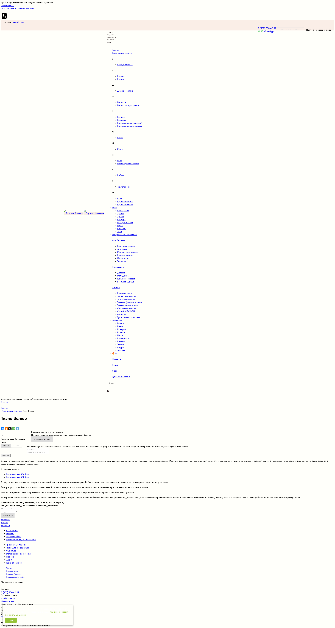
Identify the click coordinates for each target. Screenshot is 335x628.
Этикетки (121, 350)
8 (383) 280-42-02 (267, 28)
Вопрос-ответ (12, 570)
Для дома (122, 249)
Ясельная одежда (125, 281)
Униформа (121, 261)
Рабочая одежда (125, 255)
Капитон (121, 116)
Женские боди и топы (127, 305)
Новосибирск (18, 22)
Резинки (121, 341)
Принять (11, 620)
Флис (119, 198)
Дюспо (120, 216)
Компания (5, 519)
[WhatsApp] (13, 428)
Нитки (120, 335)
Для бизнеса (118, 240)
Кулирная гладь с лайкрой (129, 123)
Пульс (120, 225)
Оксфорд (121, 219)
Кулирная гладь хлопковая (129, 126)
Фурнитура (11, 550)
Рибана (120, 175)
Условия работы (13, 536)
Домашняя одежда (126, 299)
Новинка (10, 556)
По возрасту (118, 266)
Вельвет (121, 76)
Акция (9, 559)
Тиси (119, 231)
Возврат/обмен (13, 573)
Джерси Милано (125, 90)
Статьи (9, 567)
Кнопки (120, 323)
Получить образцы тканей (290, 30)
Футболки (121, 314)
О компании (12, 530)
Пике (119, 160)
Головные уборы (124, 293)
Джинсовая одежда (126, 296)
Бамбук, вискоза (125, 64)
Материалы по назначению (18, 553)
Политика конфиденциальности (21, 539)
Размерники (123, 338)
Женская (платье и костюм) (129, 302)
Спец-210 (121, 228)
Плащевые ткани (125, 222)
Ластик (120, 137)
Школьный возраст (126, 278)
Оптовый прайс (17, 7)
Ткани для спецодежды (17, 547)
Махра (120, 149)
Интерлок (121, 102)
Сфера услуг (123, 258)
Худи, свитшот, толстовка (128, 317)
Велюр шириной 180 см (17, 477)
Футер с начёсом (125, 204)
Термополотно (123, 186)
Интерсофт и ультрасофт (128, 105)
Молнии (121, 332)
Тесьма (120, 344)
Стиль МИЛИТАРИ (126, 311)
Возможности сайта (15, 576)
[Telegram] (17, 428)
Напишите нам (7, 601)
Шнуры (120, 347)
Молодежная (123, 275)
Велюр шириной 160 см (17, 474)
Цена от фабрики (14, 562)
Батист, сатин (123, 210)
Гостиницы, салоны (126, 246)
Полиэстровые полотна (128, 163)
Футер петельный (125, 201)
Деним (120, 213)
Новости (10, 533)
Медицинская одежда (127, 252)
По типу (116, 287)
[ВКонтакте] (2, 428)
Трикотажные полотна (16, 544)
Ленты (120, 326)
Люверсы (121, 329)
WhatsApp (268, 31)
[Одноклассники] (6, 428)
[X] (10, 428)
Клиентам (5, 525)
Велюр (120, 79)
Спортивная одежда (126, 308)
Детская (121, 272)
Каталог (4, 522)
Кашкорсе (121, 119)
